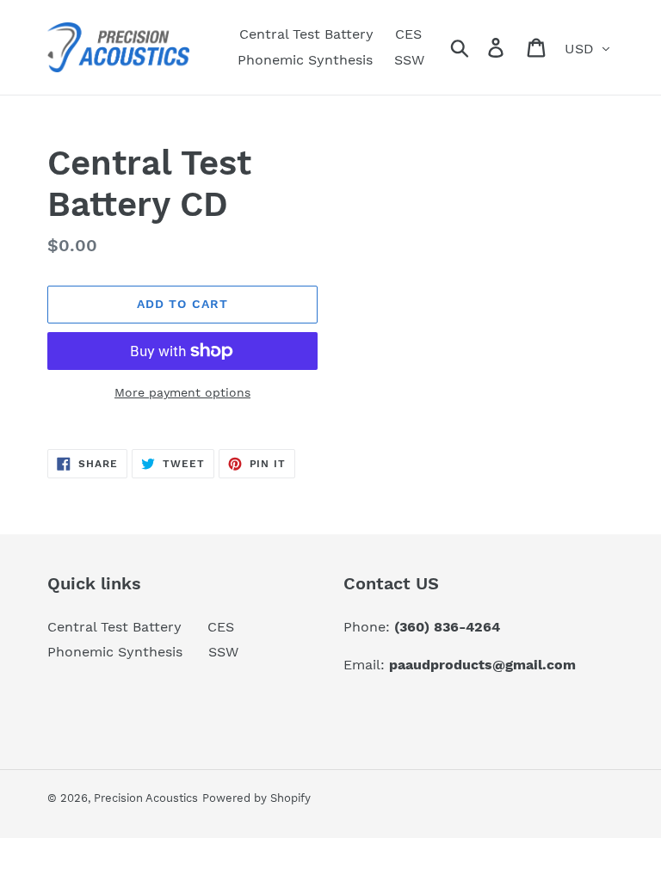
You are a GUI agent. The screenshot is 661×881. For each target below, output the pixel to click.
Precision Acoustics (146, 798)
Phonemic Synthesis (114, 652)
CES (220, 627)
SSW (223, 652)
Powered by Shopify (256, 798)
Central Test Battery (114, 627)
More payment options (182, 392)
